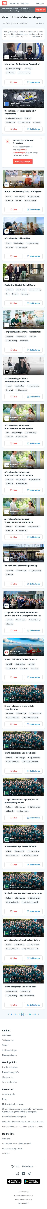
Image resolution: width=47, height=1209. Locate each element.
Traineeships (7, 1040)
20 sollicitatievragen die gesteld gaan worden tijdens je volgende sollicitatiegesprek (22, 1110)
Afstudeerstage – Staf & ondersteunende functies (16, 380)
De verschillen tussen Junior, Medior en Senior (22, 1126)
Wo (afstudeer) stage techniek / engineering (20, 112)
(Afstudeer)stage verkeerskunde (20, 752)
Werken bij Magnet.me (12, 1148)
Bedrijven (25, 3)
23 (35, 1014)
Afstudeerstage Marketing (17, 238)
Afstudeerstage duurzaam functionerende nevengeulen (18, 426)
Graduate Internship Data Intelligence (22, 191)
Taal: (17, 1166)
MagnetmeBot (23, 1203)
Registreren (40, 10)
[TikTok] (29, 1173)
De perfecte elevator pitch (14, 1116)
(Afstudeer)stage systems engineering (23, 893)
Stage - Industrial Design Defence (20, 659)
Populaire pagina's (10, 1072)
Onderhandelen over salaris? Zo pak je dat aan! (23, 1121)
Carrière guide (8, 1094)
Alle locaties (7, 1077)
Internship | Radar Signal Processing (21, 64)
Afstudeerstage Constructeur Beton (22, 940)
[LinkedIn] (23, 1173)
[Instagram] (17, 1173)
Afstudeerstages (9, 1050)
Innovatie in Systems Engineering (20, 565)
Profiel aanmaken (22, 161)
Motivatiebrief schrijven (12, 1104)
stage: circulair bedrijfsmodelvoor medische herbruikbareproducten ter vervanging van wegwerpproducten (22, 614)
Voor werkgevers (9, 1082)
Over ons (6, 1138)
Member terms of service (23, 1195)
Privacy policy (24, 1191)
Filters (39, 23)
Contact (5, 1153)
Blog (4, 1099)
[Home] (4, 3)
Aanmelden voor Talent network (16, 1143)
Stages (5, 1045)
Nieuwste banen (9, 1055)
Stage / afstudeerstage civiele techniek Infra (19, 707)
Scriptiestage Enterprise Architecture (22, 331)
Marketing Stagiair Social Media (19, 285)
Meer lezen (36, 37)
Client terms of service (23, 1199)
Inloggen (40, 3)
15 (30, 1014)
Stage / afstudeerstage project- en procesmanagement (21, 801)
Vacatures (14, 3)
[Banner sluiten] (41, 139)
